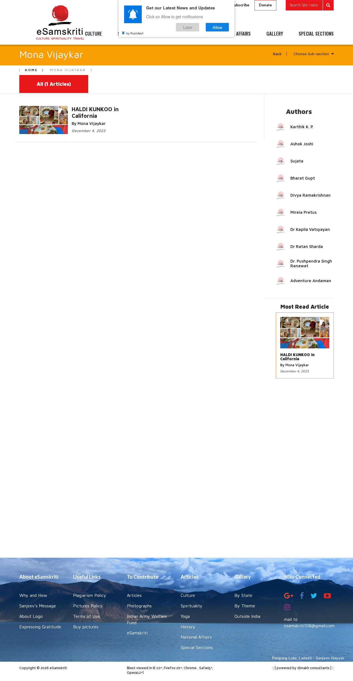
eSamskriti (137, 632)
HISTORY (193, 34)
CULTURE (93, 34)
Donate (265, 5)
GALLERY (274, 34)
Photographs (139, 605)
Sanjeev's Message (37, 605)
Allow (217, 27)
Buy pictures (85, 626)
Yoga (185, 616)
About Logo (31, 616)
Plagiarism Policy (89, 595)
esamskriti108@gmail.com (309, 625)
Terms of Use (86, 616)
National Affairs (196, 636)
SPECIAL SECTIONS (316, 34)
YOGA (164, 34)
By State (243, 595)
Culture (188, 595)
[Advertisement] (176, 470)
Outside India (247, 616)
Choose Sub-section (311, 53)
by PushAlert (134, 33)
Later (187, 27)
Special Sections (197, 647)
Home (31, 70)
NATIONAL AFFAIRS (234, 34)
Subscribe (240, 4)
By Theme (244, 605)
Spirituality (191, 605)
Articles (134, 595)
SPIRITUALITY (130, 34)
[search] (310, 5)
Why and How (33, 595)
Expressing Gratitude (40, 626)
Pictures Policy (88, 605)
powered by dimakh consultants (303, 668)
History (188, 626)
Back (277, 53)
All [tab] (54, 84)
